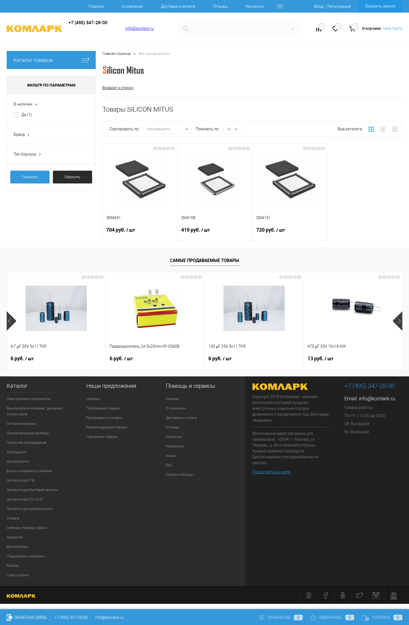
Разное (13, 565)
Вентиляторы (18, 547)
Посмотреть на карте (271, 472)
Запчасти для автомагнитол (30, 509)
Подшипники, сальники (26, 556)
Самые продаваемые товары (204, 260)
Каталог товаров (33, 60)
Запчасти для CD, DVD (25, 499)
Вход (318, 6)
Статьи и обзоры (179, 474)
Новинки (93, 399)
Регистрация (339, 6)
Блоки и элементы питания (29, 471)
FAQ (169, 465)
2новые (13, 518)
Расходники (16, 452)
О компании (132, 6)
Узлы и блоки (18, 575)
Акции (171, 456)
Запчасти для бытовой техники (32, 490)
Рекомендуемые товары (106, 427)
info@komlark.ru (139, 28)
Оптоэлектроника (21, 423)
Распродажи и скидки (104, 418)
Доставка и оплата (178, 6)
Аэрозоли (15, 537)
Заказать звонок (380, 6)
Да (26, 114)
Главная (96, 6)
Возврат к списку (118, 87)
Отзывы (220, 6)
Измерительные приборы (28, 433)
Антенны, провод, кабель (27, 528)
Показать (30, 177)
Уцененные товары (102, 437)
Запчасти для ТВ (20, 480)
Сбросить (72, 177)
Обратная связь (30, 617)
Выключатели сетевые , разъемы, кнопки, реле (35, 411)
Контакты (255, 6)
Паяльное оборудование (27, 442)
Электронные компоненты (29, 399)
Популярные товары (103, 408)
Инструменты (18, 461)
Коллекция (175, 446)
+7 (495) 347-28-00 (71, 617)
